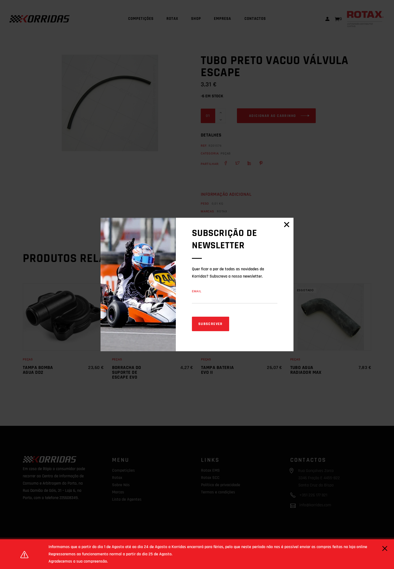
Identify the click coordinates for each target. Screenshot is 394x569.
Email (197, 291)
